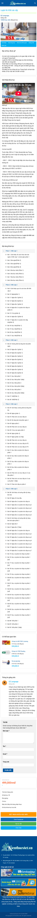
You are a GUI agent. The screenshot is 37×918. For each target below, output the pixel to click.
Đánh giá (4, 45)
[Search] (35, 3)
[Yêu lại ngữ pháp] (6, 662)
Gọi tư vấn (18, 824)
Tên (4, 746)
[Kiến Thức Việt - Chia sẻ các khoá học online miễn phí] (18, 3)
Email (5, 754)
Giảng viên (31, 42)
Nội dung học (11, 42)
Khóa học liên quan (22, 42)
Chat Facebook (18, 819)
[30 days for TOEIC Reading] (6, 652)
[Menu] (2, 3)
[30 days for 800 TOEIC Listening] (6, 643)
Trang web (6, 762)
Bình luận (6, 731)
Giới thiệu (4, 42)
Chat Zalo (18, 828)
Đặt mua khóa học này (18, 814)
